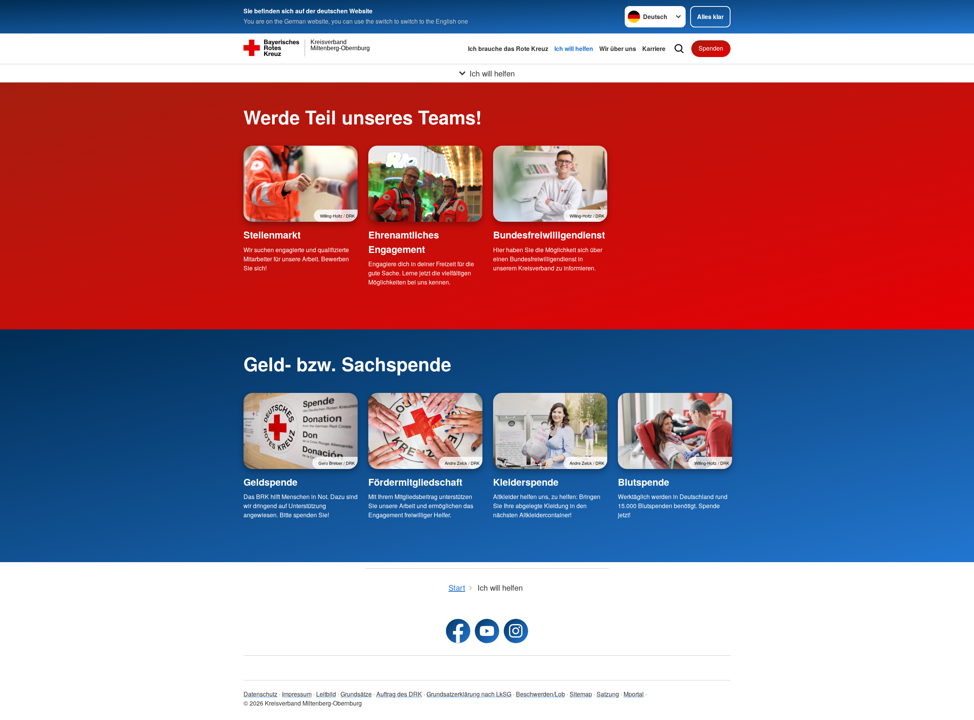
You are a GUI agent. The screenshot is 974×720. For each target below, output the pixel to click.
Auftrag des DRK (399, 694)
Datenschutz (260, 694)
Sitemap (581, 694)
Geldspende (271, 482)
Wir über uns (617, 48)
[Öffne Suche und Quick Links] (679, 49)
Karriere (653, 48)
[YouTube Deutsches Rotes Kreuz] (487, 631)
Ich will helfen (573, 48)
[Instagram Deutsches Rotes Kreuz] (516, 631)
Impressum (297, 694)
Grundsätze (356, 694)
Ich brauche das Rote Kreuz (508, 48)
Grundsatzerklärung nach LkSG (469, 694)
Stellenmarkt (272, 235)
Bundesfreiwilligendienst (549, 235)
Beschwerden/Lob (540, 694)
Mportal (634, 694)
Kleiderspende (526, 482)
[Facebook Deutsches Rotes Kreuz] (458, 631)
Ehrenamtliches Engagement (403, 242)
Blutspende (643, 482)
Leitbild (326, 694)
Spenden (711, 48)
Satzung (608, 694)
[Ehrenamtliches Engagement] (425, 184)
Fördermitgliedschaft (415, 482)
